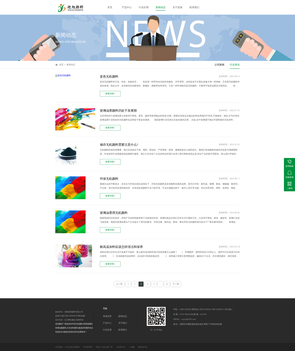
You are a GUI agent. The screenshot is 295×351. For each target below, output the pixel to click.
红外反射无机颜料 (72, 347)
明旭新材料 (88, 347)
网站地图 (81, 316)
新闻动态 (160, 7)
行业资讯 (235, 64)
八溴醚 (132, 347)
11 (167, 284)
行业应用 (144, 7)
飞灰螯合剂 (121, 347)
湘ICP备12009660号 (69, 316)
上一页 (119, 284)
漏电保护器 (142, 347)
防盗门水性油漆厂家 (104, 347)
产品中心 (127, 7)
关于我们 (122, 323)
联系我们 (194, 7)
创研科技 (80, 320)
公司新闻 (219, 64)
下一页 (176, 284)
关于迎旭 (177, 7)
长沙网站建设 (70, 320)
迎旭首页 (107, 316)
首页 (109, 7)
